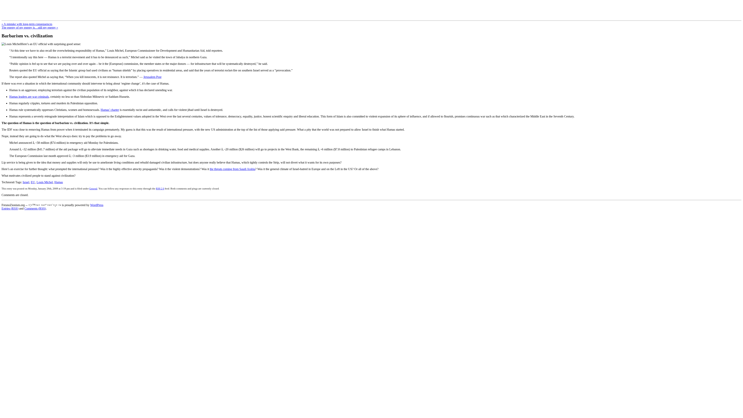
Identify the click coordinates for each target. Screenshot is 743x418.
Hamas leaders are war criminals (29, 96)
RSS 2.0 (160, 188)
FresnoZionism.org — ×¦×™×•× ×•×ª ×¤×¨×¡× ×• (64, 7)
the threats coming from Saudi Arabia (232, 169)
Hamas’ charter (110, 109)
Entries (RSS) (10, 208)
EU (33, 182)
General (93, 188)
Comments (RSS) (35, 208)
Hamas (58, 182)
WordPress (96, 205)
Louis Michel (45, 182)
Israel (26, 182)
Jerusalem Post (152, 77)
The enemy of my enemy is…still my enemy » (30, 27)
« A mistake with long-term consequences (27, 24)
